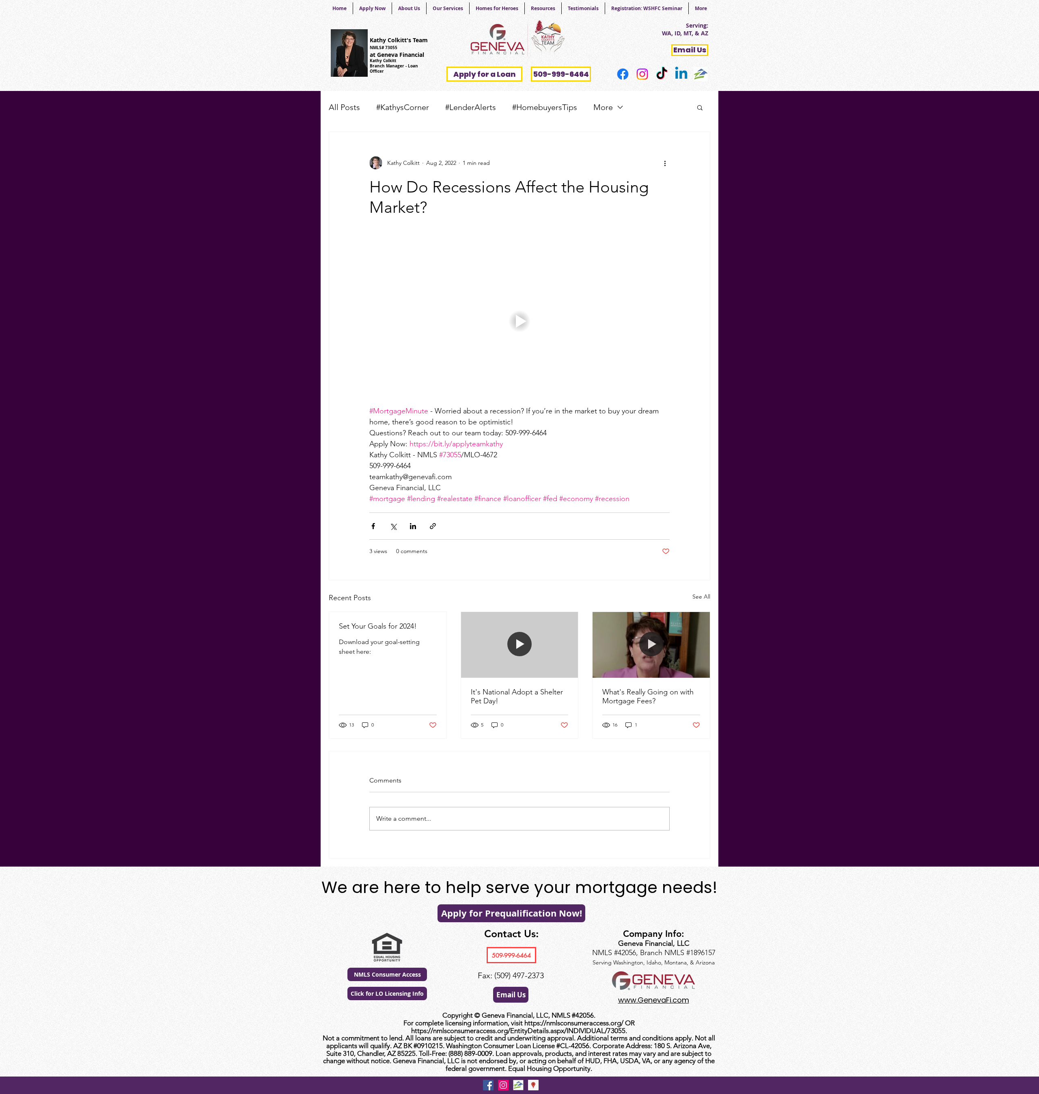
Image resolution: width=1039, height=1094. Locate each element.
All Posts (344, 107)
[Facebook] (622, 74)
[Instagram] (642, 74)
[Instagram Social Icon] (503, 1085)
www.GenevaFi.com (653, 1000)
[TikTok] (661, 74)
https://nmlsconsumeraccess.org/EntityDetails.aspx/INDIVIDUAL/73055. (519, 1031)
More (603, 107)
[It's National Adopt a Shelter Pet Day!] (519, 645)
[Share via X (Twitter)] (393, 526)
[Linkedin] (681, 74)
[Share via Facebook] (373, 526)
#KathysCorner (402, 107)
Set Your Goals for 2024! (378, 626)
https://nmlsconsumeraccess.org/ (573, 1023)
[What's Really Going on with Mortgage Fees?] (651, 645)
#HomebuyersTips (544, 107)
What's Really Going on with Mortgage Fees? (648, 696)
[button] (700, 107)
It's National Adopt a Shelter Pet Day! (517, 696)
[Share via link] (433, 526)
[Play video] (519, 320)
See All (701, 596)
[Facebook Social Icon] (488, 1085)
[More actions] (665, 163)
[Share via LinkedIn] (413, 526)
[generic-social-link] (700, 74)
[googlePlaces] (533, 1085)
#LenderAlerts (470, 107)
